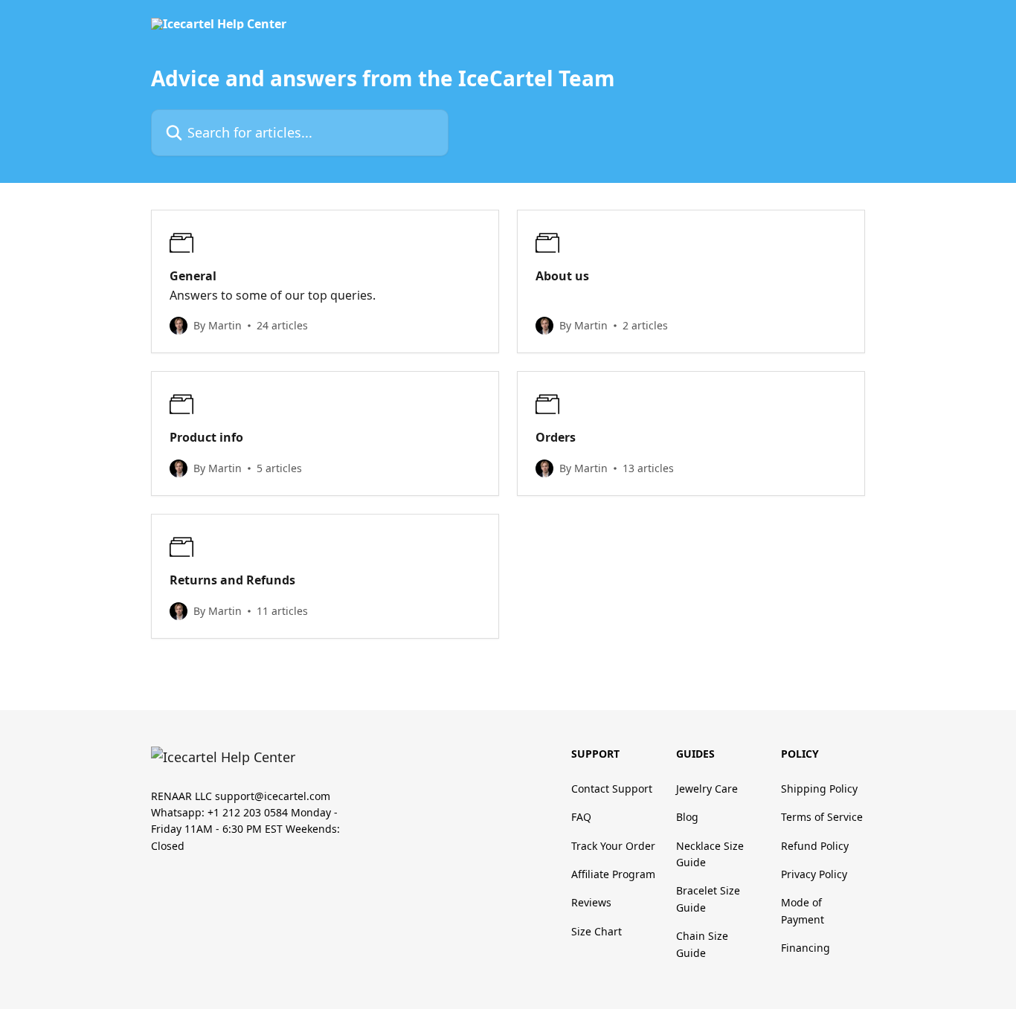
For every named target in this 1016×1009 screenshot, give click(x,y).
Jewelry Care (707, 788)
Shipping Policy (819, 788)
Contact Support (611, 788)
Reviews (591, 902)
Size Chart (596, 931)
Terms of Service (822, 817)
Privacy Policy (814, 874)
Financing (805, 948)
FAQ (581, 817)
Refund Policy (815, 846)
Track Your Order (613, 846)
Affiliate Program (613, 874)
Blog (687, 817)
